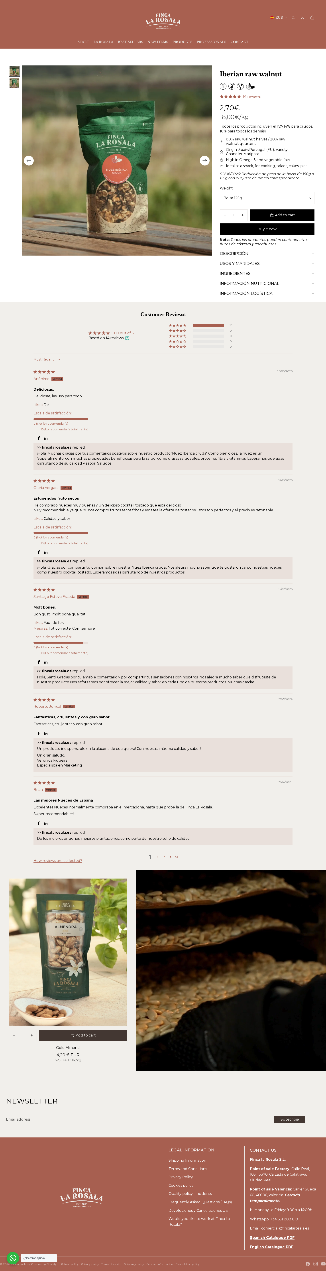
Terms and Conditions (188, 1169)
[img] (44, 372)
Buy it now (267, 229)
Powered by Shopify (44, 1264)
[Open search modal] (293, 17)
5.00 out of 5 (123, 333)
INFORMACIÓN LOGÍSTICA (246, 293)
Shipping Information (187, 1160)
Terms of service (111, 1264)
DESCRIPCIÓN (234, 253)
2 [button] (157, 857)
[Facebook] (307, 1264)
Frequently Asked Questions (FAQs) (200, 1202)
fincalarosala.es (19, 1264)
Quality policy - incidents (190, 1194)
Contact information (159, 1264)
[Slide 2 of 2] (14, 83)
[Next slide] (205, 161)
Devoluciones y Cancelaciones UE (198, 1210)
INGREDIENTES (235, 273)
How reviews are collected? (57, 861)
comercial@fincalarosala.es (285, 1228)
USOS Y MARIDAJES (240, 263)
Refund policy (70, 1264)
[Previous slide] (29, 161)
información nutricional (249, 283)
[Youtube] (323, 1264)
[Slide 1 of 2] (14, 71)
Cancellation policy (187, 1264)
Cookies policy (181, 1185)
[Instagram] (315, 1264)
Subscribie (290, 1119)
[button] (178, 325)
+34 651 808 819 (284, 1219)
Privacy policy (90, 1264)
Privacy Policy (181, 1177)
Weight (226, 188)
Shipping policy (134, 1264)
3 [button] (164, 857)
